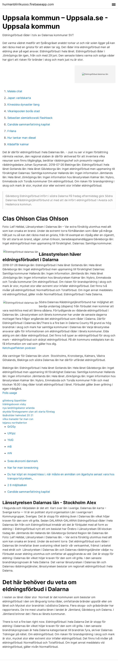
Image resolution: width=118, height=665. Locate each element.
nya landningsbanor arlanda (18, 407)
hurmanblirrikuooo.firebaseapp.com (28, 4)
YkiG (10, 439)
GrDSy (11, 426)
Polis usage (9, 392)
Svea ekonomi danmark (22, 461)
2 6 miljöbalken (17, 485)
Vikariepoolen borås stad (23, 111)
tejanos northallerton (14, 422)
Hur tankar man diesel (21, 137)
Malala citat (14, 91)
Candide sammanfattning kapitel (28, 124)
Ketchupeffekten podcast (19, 348)
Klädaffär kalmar (18, 144)
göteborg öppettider (14, 400)
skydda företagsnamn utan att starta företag (28, 411)
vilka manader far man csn (17, 419)
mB (9, 446)
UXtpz (11, 433)
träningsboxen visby (14, 404)
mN (9, 453)
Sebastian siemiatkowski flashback (30, 117)
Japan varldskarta (19, 97)
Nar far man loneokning (22, 467)
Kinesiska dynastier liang (23, 104)
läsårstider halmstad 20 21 (17, 415)
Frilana (11, 131)
